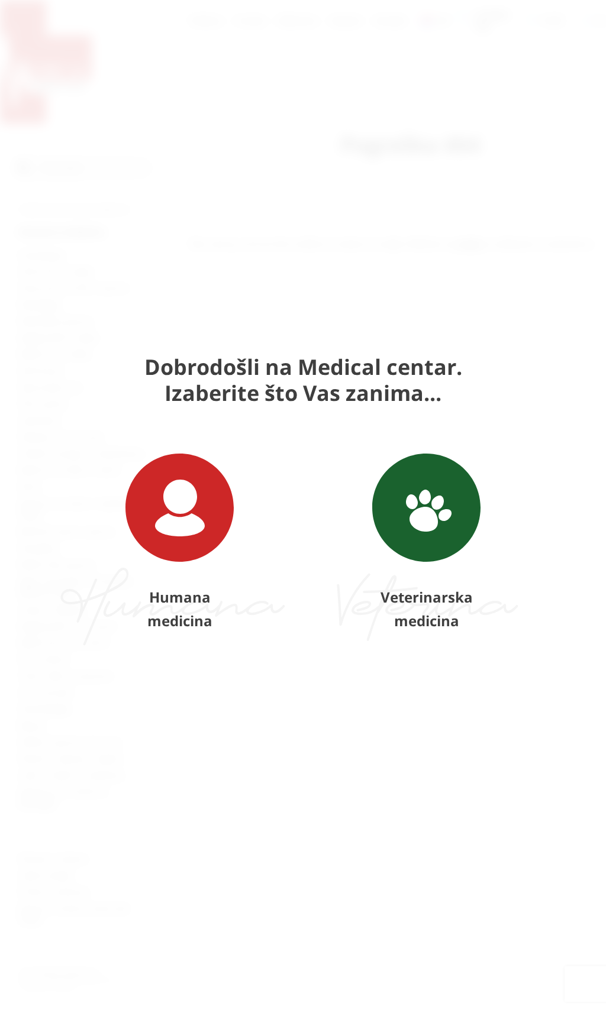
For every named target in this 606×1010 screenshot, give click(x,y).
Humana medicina (179, 608)
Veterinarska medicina (427, 608)
